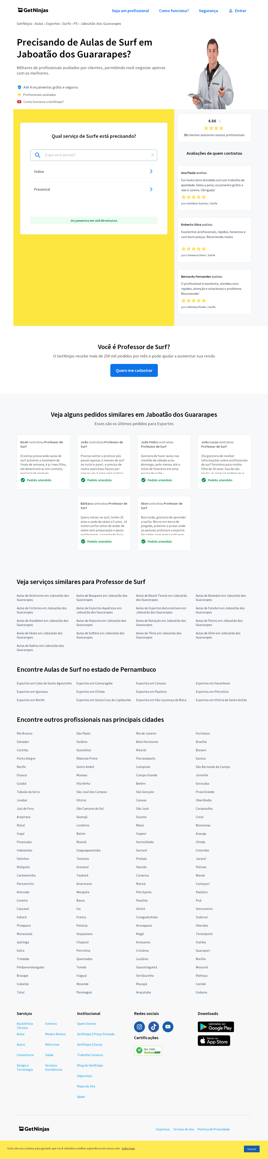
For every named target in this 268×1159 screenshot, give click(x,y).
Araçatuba (143, 992)
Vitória (81, 800)
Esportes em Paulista (151, 691)
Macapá (141, 984)
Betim (80, 833)
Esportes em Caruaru (151, 683)
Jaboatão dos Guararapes (100, 23)
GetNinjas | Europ (89, 1044)
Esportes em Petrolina (212, 691)
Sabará (22, 917)
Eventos (51, 1023)
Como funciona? (174, 10)
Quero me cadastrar (134, 370)
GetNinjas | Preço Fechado (96, 1034)
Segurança (208, 10)
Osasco (22, 775)
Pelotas (82, 925)
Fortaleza (203, 733)
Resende (82, 984)
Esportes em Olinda (90, 691)
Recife (21, 767)
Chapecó (82, 942)
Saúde (49, 1055)
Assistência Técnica (25, 1025)
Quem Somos (86, 1023)
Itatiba (201, 942)
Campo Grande (146, 775)
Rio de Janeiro (146, 733)
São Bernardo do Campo (213, 767)
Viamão (141, 867)
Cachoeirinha (26, 875)
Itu (78, 909)
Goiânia (81, 742)
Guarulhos (83, 750)
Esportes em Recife (31, 700)
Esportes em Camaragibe (94, 683)
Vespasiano (84, 934)
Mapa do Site (86, 1086)
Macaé (200, 875)
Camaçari (202, 884)
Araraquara (144, 925)
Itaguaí (81, 975)
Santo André (85, 767)
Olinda (200, 842)
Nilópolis (23, 867)
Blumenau (203, 825)
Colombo (202, 850)
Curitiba (22, 750)
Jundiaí (22, 800)
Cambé (201, 984)
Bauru (80, 900)
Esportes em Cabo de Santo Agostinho (44, 683)
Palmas (201, 867)
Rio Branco (24, 733)
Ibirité (140, 909)
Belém (141, 783)
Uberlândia (203, 800)
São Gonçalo (145, 792)
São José (142, 808)
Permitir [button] (251, 1149)
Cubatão (23, 984)
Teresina (82, 858)
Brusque (22, 975)
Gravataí (82, 867)
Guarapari (203, 950)
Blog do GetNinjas (90, 1065)
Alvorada (23, 892)
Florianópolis (145, 758)
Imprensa (163, 1129)
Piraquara (24, 925)
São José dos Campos (91, 792)
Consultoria (25, 1055)
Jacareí (201, 858)
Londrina (82, 825)
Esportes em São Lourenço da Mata (161, 700)
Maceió (81, 842)
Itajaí (20, 833)
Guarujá (81, 817)
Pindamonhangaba (30, 967)
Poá (198, 900)
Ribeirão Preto (87, 758)
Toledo (81, 967)
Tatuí (20, 992)
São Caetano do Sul (90, 808)
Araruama (143, 942)
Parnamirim (25, 884)
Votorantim (204, 909)
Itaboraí (201, 917)
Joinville (202, 775)
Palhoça (201, 975)
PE (75, 23)
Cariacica (142, 875)
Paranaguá (84, 992)
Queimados (84, 959)
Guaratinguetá (146, 967)
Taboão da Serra (28, 792)
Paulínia (142, 900)
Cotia (200, 817)
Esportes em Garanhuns (213, 683)
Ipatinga (23, 942)
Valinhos (23, 858)
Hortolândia (145, 842)
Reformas (52, 1044)
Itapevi (141, 833)
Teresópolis (204, 934)
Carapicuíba (204, 808)
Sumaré (141, 850)
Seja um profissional (130, 10)
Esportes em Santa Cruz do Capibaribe (103, 700)
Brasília (201, 742)
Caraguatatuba (147, 917)
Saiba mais (128, 1148)
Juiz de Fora (25, 808)
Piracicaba (24, 842)
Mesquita (82, 892)
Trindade (23, 959)
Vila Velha (83, 783)
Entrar (240, 10)
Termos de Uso (183, 1129)
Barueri (201, 750)
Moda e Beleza (55, 1034)
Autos (21, 1044)
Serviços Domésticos (53, 1067)
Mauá (140, 825)
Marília (201, 959)
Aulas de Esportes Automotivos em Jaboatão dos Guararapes (161, 610)
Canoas (141, 800)
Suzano (141, 817)
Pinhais (141, 858)
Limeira (22, 900)
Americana (84, 884)
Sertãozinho (145, 975)
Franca (81, 917)
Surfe (66, 23)
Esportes (53, 23)
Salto (20, 950)
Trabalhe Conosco (90, 1055)
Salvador (23, 742)
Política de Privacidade (213, 1129)
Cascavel (23, 909)
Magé (140, 934)
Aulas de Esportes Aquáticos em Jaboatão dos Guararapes (99, 610)
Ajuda (81, 1096)
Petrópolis (144, 892)
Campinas (143, 767)
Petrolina (83, 950)
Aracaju (201, 833)
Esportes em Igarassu (32, 691)
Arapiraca (23, 817)
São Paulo (83, 733)
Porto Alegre (26, 758)
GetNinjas (24, 23)
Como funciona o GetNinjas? (43, 102)
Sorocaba (202, 783)
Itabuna (201, 992)
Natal (21, 825)
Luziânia (142, 959)
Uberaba (202, 925)
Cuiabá (21, 783)
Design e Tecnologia (25, 1067)
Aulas (39, 23)
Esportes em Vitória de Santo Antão (221, 700)
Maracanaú (24, 934)
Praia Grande (205, 792)
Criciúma (142, 950)
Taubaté (82, 875)
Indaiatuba (24, 850)
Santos (201, 758)
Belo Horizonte (147, 742)
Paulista (201, 892)
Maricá (141, 884)
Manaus (81, 775)
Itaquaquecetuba (88, 850)
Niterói (141, 750)
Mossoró (202, 967)
